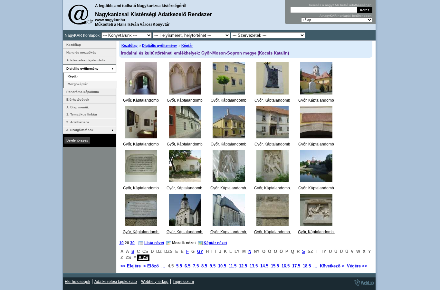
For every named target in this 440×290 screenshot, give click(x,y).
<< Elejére (130, 266)
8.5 (204, 266)
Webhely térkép (154, 281)
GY (200, 251)
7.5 (196, 266)
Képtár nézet (215, 243)
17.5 (296, 266)
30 (132, 243)
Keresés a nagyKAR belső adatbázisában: (340, 5)
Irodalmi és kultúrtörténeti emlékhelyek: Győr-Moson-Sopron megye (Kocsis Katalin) (205, 53)
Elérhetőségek (77, 99)
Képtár (187, 45)
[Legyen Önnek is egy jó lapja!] (363, 286)
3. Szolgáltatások (79, 130)
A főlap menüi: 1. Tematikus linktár (81, 110)
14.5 (264, 266)
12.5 (243, 266)
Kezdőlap (129, 45)
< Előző (151, 266)
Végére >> (357, 266)
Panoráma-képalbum (82, 92)
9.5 (212, 266)
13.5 (254, 266)
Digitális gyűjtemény (159, 45)
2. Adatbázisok (78, 122)
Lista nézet (154, 243)
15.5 (275, 266)
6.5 (187, 266)
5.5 (179, 266)
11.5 (232, 266)
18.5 (307, 266)
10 (121, 243)
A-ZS (143, 257)
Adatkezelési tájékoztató (85, 60)
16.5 (286, 266)
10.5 (222, 266)
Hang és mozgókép (81, 52)
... (163, 266)
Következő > (332, 266)
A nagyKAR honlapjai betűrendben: (346, 15)
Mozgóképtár (78, 84)
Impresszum (183, 281)
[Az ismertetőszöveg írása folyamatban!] (229, 181)
